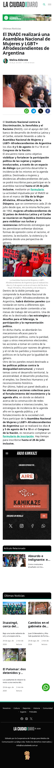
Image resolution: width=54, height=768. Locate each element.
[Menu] (49, 4)
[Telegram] (33, 111)
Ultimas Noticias (12, 28)
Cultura (17, 708)
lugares (23, 712)
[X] (40, 111)
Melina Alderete (18, 60)
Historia (36, 708)
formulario (37, 189)
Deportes (26, 708)
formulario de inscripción (18, 436)
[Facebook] (47, 111)
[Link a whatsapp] (46, 686)
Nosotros (7, 708)
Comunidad (48, 708)
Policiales (33, 712)
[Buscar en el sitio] (44, 4)
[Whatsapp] (26, 111)
